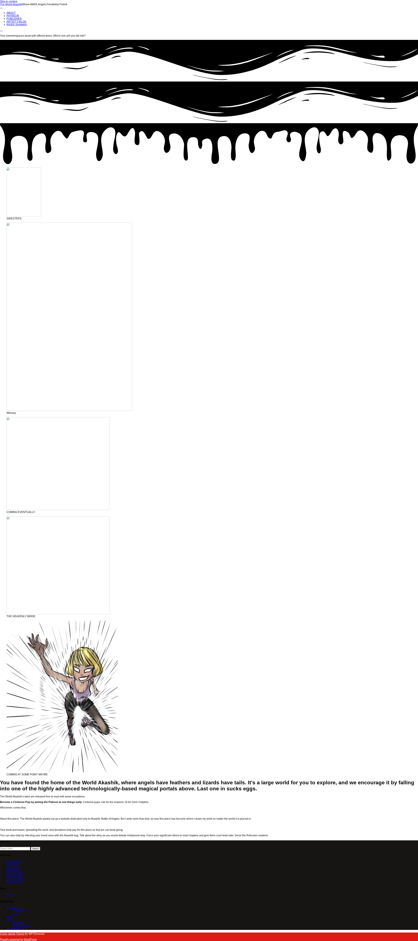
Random (18, 922)
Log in (10, 895)
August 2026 (14, 861)
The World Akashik (11, 4)
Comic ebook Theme (12, 934)
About (11, 12)
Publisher (14, 18)
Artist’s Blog (16, 21)
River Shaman (17, 24)
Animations (13, 907)
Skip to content (8, 1)
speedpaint (19, 910)
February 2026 (15, 873)
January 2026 (14, 876)
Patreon (13, 15)
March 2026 (13, 870)
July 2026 (12, 864)
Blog (9, 916)
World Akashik (21, 925)
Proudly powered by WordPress (18, 939)
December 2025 (16, 879)
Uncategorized (15, 928)
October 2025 (14, 882)
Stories (11, 919)
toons (16, 913)
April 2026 (12, 867)
